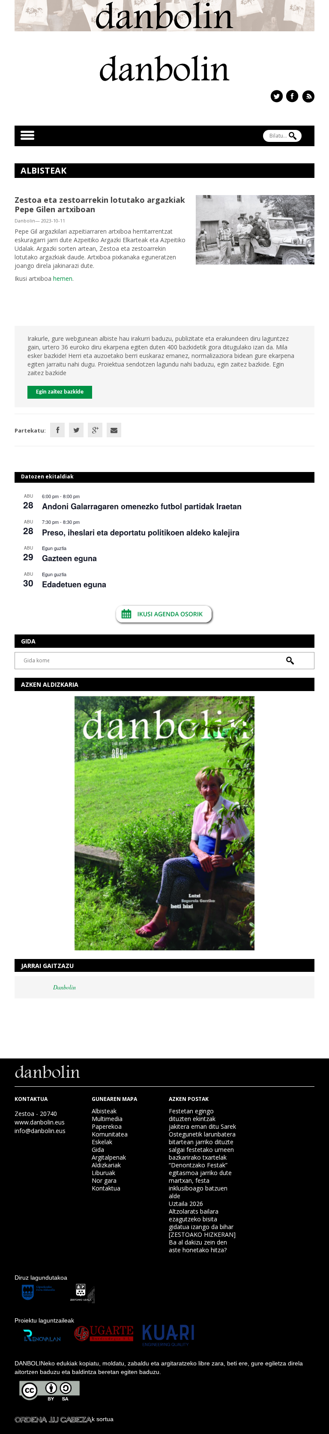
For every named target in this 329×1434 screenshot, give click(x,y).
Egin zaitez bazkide (60, 392)
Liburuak (103, 1173)
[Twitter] (76, 430)
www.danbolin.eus (40, 1122)
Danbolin (64, 987)
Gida (98, 1149)
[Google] (95, 430)
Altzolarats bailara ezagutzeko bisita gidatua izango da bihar (201, 1219)
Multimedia (107, 1119)
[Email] (114, 430)
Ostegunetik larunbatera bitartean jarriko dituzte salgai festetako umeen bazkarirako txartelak (202, 1145)
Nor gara (104, 1180)
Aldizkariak (106, 1165)
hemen (61, 278)
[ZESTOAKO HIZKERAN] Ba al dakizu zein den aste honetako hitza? (202, 1242)
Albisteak (104, 1111)
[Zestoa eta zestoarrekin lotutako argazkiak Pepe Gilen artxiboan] (255, 229)
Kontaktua (106, 1188)
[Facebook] (57, 430)
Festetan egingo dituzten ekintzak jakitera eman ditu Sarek (202, 1118)
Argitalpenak (109, 1157)
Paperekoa (107, 1126)
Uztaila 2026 (186, 1204)
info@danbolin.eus (40, 1131)
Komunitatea (110, 1134)
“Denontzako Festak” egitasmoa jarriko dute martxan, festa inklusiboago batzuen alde (200, 1180)
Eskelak (102, 1142)
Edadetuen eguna (74, 584)
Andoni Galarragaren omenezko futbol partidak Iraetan (142, 506)
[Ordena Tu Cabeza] (53, 1419)
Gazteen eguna (69, 558)
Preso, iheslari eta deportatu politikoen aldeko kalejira (140, 532)
